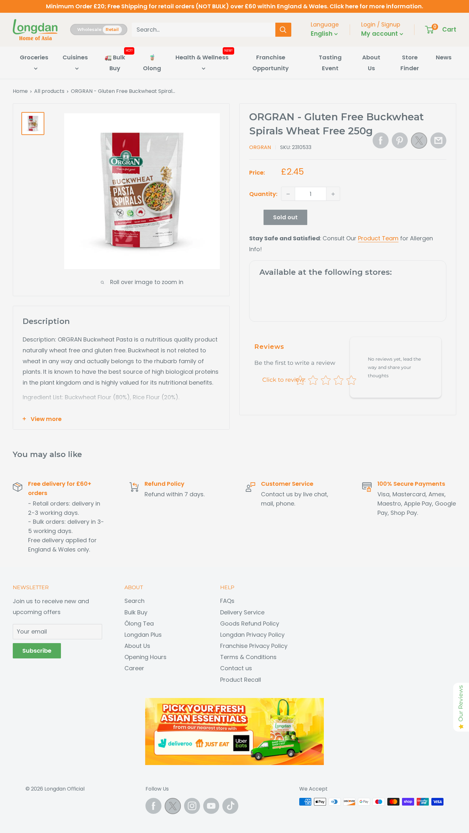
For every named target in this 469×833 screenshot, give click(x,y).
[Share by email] (438, 140)
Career (134, 668)
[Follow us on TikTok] (230, 806)
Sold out (285, 217)
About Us (371, 62)
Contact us (236, 668)
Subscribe (36, 651)
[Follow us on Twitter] (173, 807)
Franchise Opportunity (270, 62)
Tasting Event (330, 62)
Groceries (34, 57)
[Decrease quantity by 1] (288, 194)
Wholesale (89, 29)
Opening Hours (145, 657)
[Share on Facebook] (381, 140)
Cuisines (75, 57)
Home (20, 91)
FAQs (227, 601)
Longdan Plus (143, 635)
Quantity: (263, 194)
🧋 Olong (152, 62)
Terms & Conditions (248, 657)
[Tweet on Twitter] (419, 142)
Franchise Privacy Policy (253, 646)
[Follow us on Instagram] (192, 806)
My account (380, 33)
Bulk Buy (135, 612)
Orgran (260, 147)
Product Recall (240, 680)
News (443, 57)
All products (49, 91)
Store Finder (409, 62)
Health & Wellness (201, 57)
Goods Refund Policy (249, 623)
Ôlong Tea (139, 623)
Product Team (378, 239)
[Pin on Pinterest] (400, 140)
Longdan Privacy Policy (252, 635)
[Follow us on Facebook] (153, 806)
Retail (112, 29)
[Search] (283, 30)
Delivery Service (242, 612)
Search (134, 601)
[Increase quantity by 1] (333, 194)
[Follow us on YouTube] (211, 806)
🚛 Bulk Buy (115, 62)
